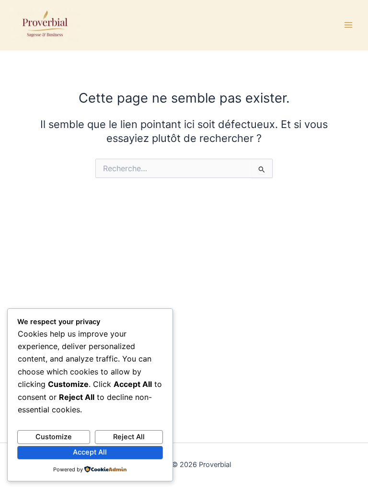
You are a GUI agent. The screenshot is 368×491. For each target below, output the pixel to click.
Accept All (90, 452)
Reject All (129, 437)
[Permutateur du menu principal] (348, 25)
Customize (53, 437)
